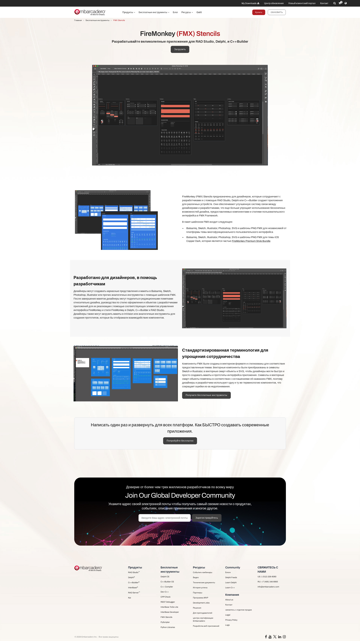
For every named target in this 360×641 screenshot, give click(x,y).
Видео (196, 577)
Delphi (131, 577)
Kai (129, 598)
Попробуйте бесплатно (180, 441)
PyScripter (165, 622)
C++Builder (134, 582)
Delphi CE (165, 577)
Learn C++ (230, 588)
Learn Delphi (231, 582)
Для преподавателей (202, 613)
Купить (258, 12)
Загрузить (180, 49)
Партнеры (197, 593)
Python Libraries (168, 627)
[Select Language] (346, 3)
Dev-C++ (165, 592)
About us (229, 600)
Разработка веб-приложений (206, 626)
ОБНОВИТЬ (277, 12)
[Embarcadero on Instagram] (284, 637)
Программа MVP (200, 598)
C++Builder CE (167, 582)
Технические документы (204, 582)
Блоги (228, 572)
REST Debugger (168, 602)
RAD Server (134, 592)
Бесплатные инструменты (153, 12)
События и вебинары (202, 572)
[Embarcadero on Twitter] (274, 637)
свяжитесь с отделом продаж (238, 610)
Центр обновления (274, 3)
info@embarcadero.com (268, 587)
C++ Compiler (167, 587)
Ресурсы (186, 12)
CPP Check (165, 597)
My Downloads (249, 3)
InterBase (133, 587)
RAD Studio (134, 572)
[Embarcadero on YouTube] (270, 637)
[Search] (334, 3)
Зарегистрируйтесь (206, 518)
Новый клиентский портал (301, 3)
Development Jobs (201, 603)
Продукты (128, 12)
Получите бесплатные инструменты (206, 395)
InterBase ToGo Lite (169, 607)
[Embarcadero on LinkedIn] (279, 637)
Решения (197, 608)
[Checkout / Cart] (339, 3)
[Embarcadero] (90, 12)
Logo (227, 625)
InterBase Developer (170, 612)
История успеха (200, 588)
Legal (227, 615)
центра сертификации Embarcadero (203, 619)
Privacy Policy (231, 620)
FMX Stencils (166, 617)
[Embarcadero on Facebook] (266, 637)
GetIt (199, 12)
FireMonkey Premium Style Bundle (251, 241)
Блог (175, 12)
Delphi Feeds (231, 577)
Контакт (324, 3)
